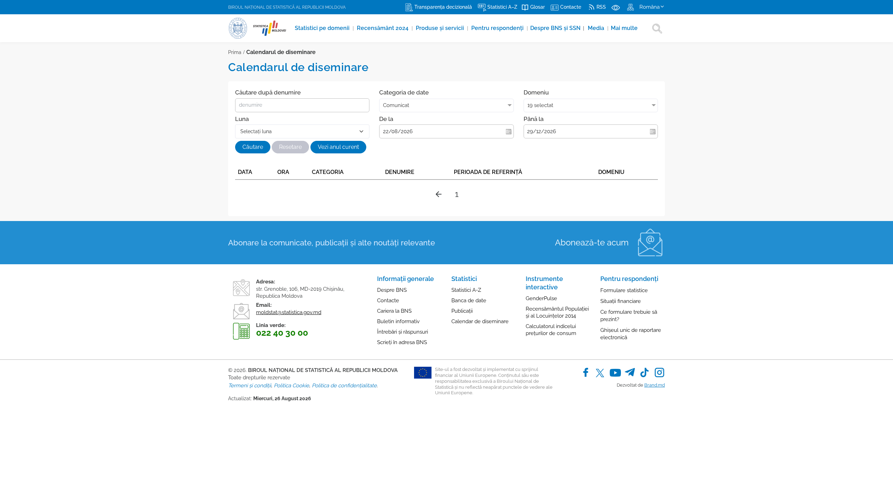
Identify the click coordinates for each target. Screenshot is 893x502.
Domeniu (536, 92)
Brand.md (654, 385)
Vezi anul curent (338, 147)
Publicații (462, 311)
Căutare (252, 147)
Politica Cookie (291, 385)
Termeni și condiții (249, 385)
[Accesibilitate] (615, 7)
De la (386, 118)
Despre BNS (392, 290)
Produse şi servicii (440, 28)
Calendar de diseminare (480, 321)
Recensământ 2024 (383, 28)
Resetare (290, 147)
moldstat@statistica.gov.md (288, 312)
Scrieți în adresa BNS (402, 342)
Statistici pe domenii (323, 28)
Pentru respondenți (498, 28)
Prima (234, 52)
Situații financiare (620, 301)
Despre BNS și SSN (557, 28)
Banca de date (468, 300)
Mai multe (624, 28)
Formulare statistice (624, 290)
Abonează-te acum (592, 242)
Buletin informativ (398, 321)
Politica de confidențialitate (344, 385)
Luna (242, 118)
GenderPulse (541, 298)
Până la (533, 118)
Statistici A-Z (466, 290)
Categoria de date (404, 92)
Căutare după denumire (268, 92)
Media (597, 28)
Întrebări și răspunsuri (402, 332)
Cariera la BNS (394, 311)
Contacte (388, 300)
